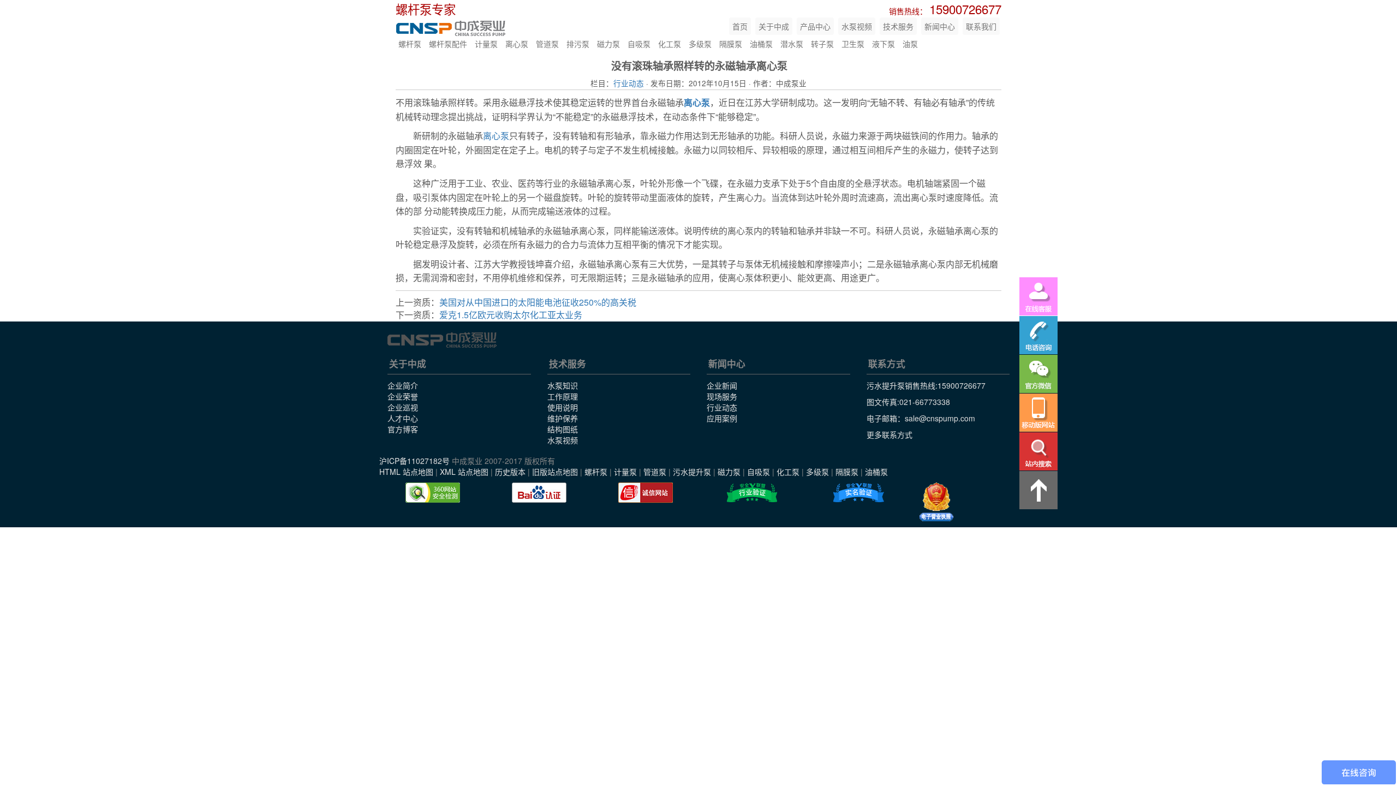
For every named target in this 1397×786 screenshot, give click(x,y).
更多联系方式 (889, 434)
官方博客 (402, 429)
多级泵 (700, 43)
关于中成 (774, 26)
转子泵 (822, 43)
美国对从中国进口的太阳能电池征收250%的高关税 (537, 302)
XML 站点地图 (464, 471)
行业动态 (628, 83)
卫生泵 (852, 43)
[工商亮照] (936, 502)
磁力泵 (608, 43)
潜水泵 (791, 43)
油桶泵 (761, 43)
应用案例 (722, 418)
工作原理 (562, 396)
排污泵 (577, 43)
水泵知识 (562, 385)
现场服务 (722, 396)
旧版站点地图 (555, 471)
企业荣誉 (402, 396)
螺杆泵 (409, 43)
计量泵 (486, 43)
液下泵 (883, 43)
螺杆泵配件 (448, 43)
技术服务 (898, 26)
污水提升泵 (692, 471)
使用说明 (562, 407)
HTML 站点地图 (406, 471)
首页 (740, 26)
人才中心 (402, 418)
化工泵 (669, 43)
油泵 (910, 43)
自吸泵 (639, 43)
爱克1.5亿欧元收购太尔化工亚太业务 (510, 314)
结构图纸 (562, 429)
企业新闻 (722, 385)
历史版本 (510, 471)
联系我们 (981, 26)
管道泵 (547, 43)
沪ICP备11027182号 (414, 460)
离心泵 (516, 43)
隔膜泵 (730, 43)
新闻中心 (939, 26)
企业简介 (402, 385)
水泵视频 (856, 26)
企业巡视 (402, 407)
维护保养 (562, 418)
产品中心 (815, 26)
